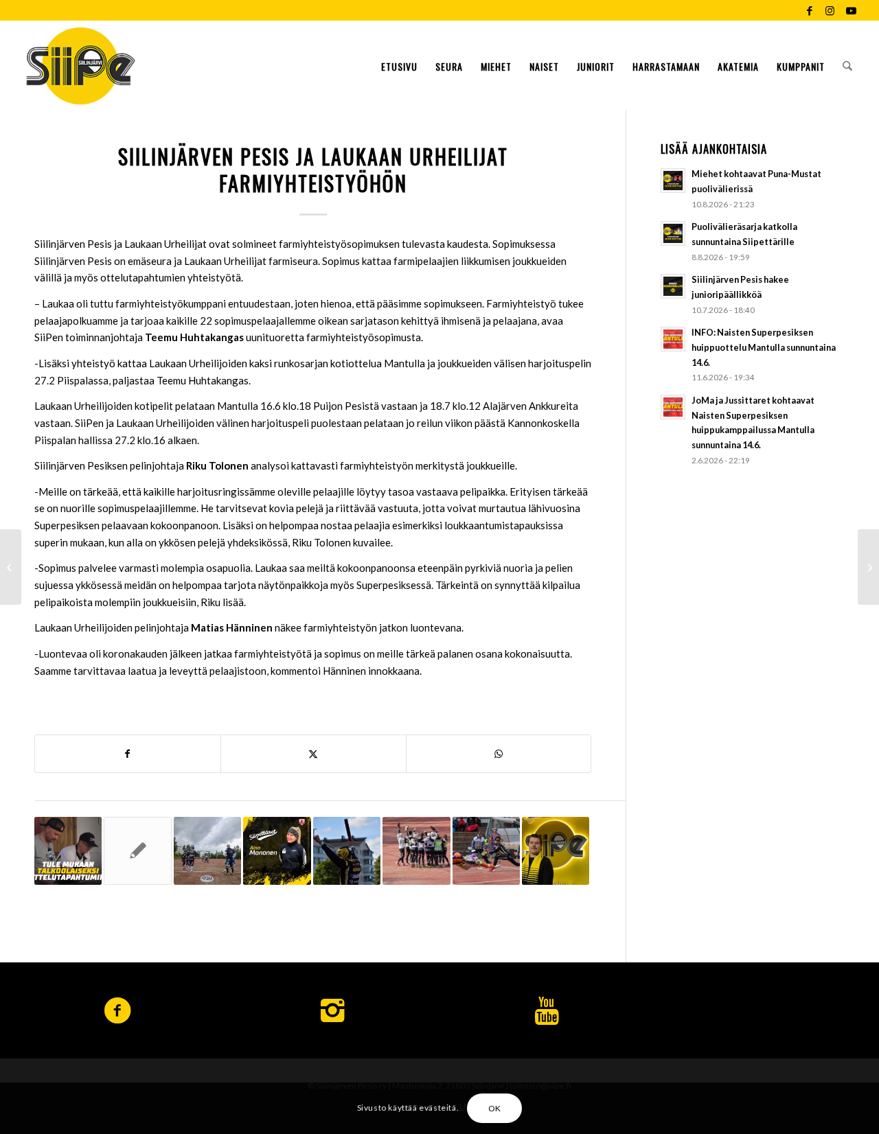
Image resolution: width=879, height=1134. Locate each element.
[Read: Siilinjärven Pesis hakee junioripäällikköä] (673, 286)
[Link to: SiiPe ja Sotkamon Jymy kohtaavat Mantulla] (486, 850)
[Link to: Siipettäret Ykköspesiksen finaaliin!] (416, 850)
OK (494, 1107)
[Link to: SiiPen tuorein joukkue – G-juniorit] (137, 850)
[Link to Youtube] (851, 10)
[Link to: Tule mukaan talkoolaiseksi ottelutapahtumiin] (68, 850)
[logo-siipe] (81, 65)
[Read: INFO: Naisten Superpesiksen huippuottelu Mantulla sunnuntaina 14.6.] (673, 339)
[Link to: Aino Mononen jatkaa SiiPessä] (276, 850)
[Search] (847, 65)
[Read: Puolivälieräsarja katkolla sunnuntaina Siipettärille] (673, 233)
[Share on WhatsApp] (499, 754)
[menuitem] (399, 65)
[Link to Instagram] (830, 10)
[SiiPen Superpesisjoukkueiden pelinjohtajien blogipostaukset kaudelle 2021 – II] (868, 567)
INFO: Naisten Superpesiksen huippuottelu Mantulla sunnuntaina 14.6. (764, 347)
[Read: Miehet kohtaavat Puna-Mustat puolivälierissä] (673, 180)
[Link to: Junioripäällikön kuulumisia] (555, 850)
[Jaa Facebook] (127, 754)
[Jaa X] (313, 754)
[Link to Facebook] (809, 10)
